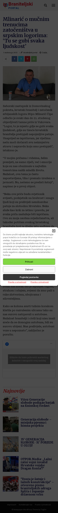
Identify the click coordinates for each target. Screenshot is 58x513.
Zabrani (29, 269)
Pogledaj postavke (29, 277)
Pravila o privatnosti (17, 282)
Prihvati (29, 261)
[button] (53, 230)
